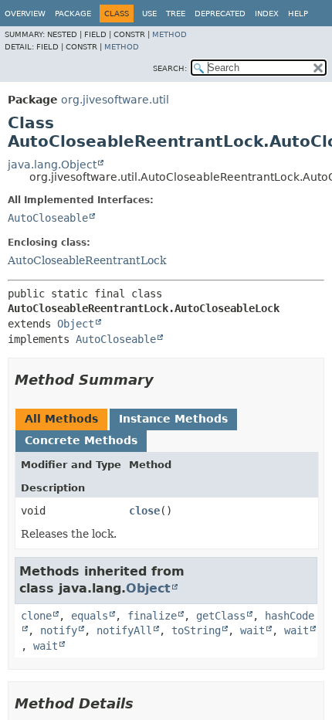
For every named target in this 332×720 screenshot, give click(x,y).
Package (73, 13)
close (144, 510)
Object (75, 324)
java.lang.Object (52, 164)
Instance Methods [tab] (173, 419)
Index (267, 13)
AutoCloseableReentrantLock (87, 260)
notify (58, 630)
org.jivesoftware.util (115, 99)
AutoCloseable (48, 218)
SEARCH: (170, 68)
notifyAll (124, 630)
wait (252, 630)
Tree (175, 13)
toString (196, 630)
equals (89, 616)
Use (149, 13)
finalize (152, 616)
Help (298, 13)
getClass (221, 616)
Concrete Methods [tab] (81, 440)
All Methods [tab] (61, 419)
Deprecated (220, 13)
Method (169, 34)
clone (36, 616)
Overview (25, 13)
